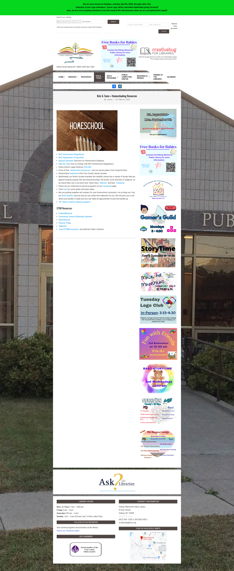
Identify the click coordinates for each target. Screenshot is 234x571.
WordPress (128, 567)
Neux (114, 567)
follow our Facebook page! (68, 531)
